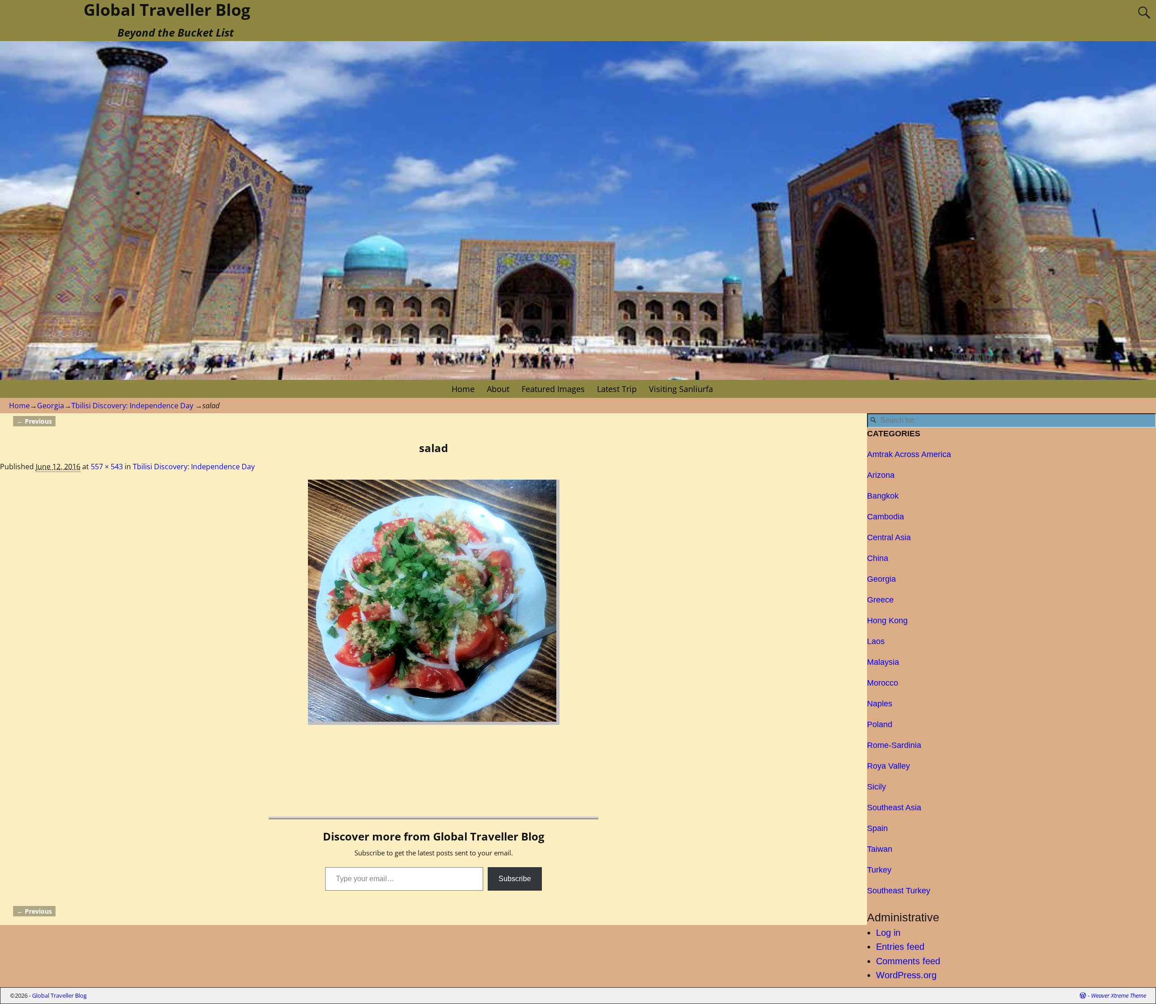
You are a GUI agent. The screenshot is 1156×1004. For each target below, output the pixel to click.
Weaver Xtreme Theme (1118, 995)
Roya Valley (888, 766)
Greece (880, 599)
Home (463, 388)
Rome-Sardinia (894, 745)
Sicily (876, 786)
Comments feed (908, 961)
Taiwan (879, 849)
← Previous (34, 421)
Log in (888, 933)
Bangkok (883, 495)
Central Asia (889, 537)
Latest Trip (617, 388)
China (877, 558)
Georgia (50, 406)
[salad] (433, 602)
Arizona (881, 475)
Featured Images (553, 388)
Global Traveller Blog (59, 995)
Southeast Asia (894, 807)
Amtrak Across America (909, 454)
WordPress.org (906, 975)
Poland (879, 724)
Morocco (882, 682)
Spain (877, 828)
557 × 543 (107, 467)
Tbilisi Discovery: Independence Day (132, 406)
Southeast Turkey (898, 890)
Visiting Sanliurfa (681, 388)
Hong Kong (887, 620)
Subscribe (515, 879)
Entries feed (900, 947)
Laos (876, 641)
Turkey (879, 869)
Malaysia (883, 662)
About (498, 388)
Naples (879, 703)
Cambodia (885, 516)
